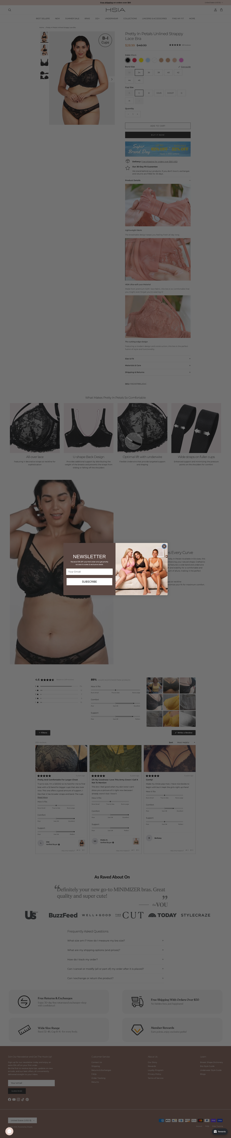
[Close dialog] (164, 546)
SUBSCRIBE (89, 581)
